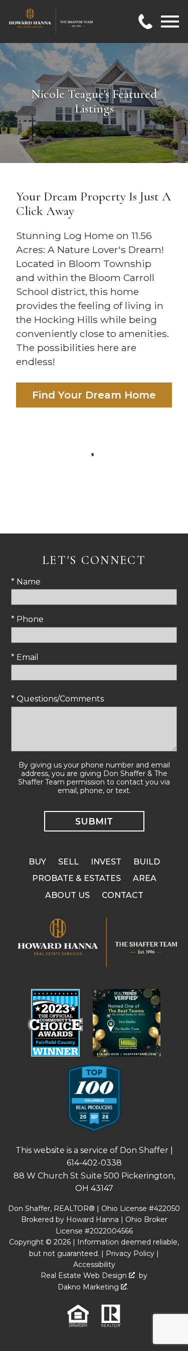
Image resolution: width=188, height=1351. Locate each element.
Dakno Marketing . (93, 1287)
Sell (68, 861)
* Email (25, 657)
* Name (26, 581)
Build (146, 861)
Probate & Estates (76, 878)
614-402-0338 (94, 1163)
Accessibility (94, 1264)
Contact (122, 895)
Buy (37, 861)
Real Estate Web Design (85, 1275)
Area (144, 878)
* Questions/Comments (57, 699)
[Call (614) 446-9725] (145, 21)
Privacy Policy (130, 1253)
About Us (67, 895)
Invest (106, 861)
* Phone (27, 619)
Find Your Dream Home (94, 395)
